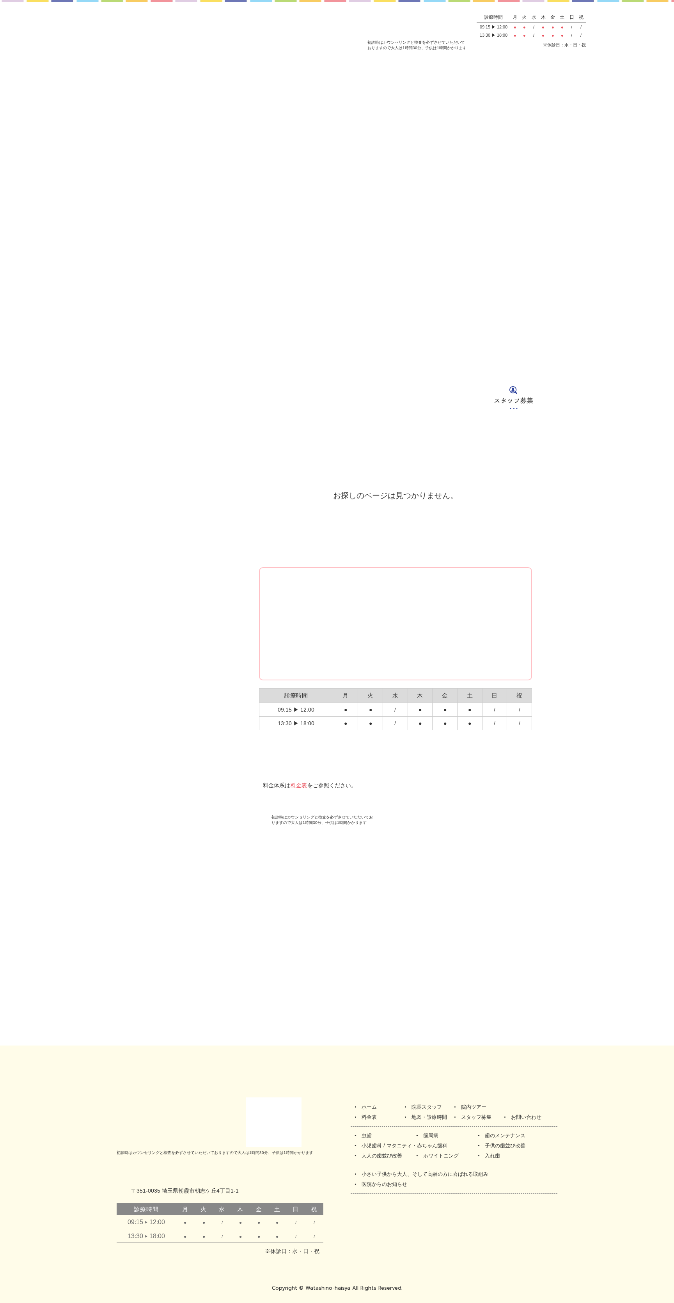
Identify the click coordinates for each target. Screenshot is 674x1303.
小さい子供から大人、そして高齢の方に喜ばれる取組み (425, 1174)
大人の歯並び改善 (382, 1156)
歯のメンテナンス (505, 1135)
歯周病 (430, 1135)
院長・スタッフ (143, 397)
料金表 (323, 397)
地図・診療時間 (414, 397)
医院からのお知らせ (384, 1184)
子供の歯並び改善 (505, 1146)
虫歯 (367, 1135)
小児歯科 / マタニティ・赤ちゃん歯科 (404, 1146)
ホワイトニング (441, 1156)
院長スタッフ (426, 1107)
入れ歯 (492, 1156)
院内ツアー (239, 397)
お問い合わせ (610, 397)
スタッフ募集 (514, 397)
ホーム (53, 397)
